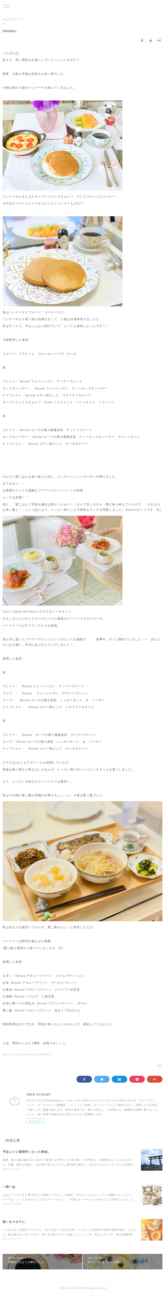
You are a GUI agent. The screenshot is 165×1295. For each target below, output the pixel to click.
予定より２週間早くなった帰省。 (27, 1151)
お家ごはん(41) (11, 1054)
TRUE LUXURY (82, 6)
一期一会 (9, 1186)
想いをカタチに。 (15, 1221)
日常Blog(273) (28, 1054)
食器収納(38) (44, 1054)
